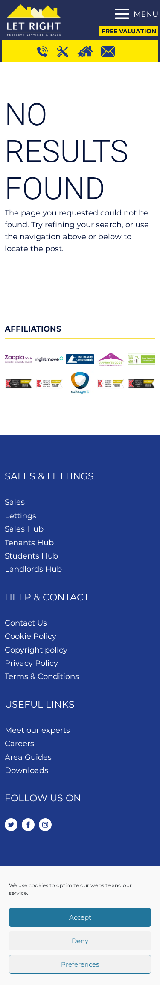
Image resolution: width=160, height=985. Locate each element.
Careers (19, 743)
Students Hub (31, 556)
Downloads (26, 770)
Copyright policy (36, 650)
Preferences (80, 964)
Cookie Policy (30, 636)
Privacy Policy (31, 663)
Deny (80, 941)
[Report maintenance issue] (67, 51)
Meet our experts (37, 730)
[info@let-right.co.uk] (112, 51)
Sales (15, 502)
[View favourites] (89, 51)
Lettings (20, 515)
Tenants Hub (29, 542)
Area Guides (28, 757)
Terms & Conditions (42, 676)
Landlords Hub (33, 569)
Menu (146, 14)
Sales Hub (24, 529)
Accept (80, 917)
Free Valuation (129, 31)
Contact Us (26, 623)
